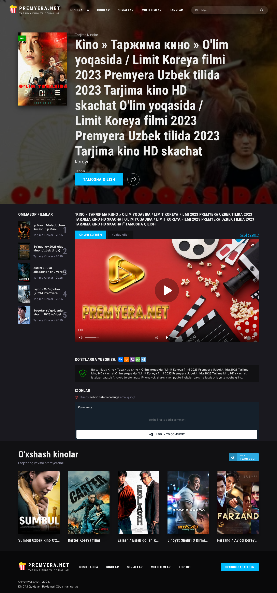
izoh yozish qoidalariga (104, 397)
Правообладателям (240, 567)
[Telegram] (143, 359)
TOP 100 (185, 567)
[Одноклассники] (126, 359)
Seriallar (126, 10)
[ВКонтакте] (120, 359)
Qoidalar (34, 586)
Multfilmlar (152, 10)
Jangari (80, 171)
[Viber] (132, 359)
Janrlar (176, 10)
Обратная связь (67, 586)
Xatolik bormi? (249, 234)
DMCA (22, 586)
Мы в (247, 457)
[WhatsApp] (137, 359)
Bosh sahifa (79, 10)
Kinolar (103, 10)
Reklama (48, 586)
